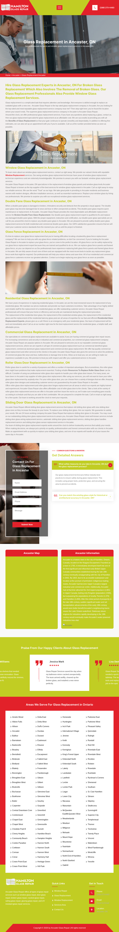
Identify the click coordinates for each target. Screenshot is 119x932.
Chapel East (17, 820)
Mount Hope (68, 837)
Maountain (67, 806)
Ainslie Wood (17, 717)
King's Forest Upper (71, 754)
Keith (65, 740)
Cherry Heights (18, 834)
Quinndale (92, 731)
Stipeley (91, 801)
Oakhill (65, 865)
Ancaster (16, 75)
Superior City (93, 815)
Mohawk (66, 832)
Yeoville (91, 862)
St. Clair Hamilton (95, 792)
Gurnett (40, 829)
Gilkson (40, 787)
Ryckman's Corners (96, 778)
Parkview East (94, 717)
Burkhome (16, 796)
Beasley (15, 750)
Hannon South (43, 848)
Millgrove (66, 828)
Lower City (67, 796)
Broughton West (18, 782)
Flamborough (42, 773)
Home (7, 75)
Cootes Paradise (19, 843)
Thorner (91, 824)
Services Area (60, 905)
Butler (14, 801)
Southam (91, 787)
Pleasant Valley (94, 726)
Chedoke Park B (19, 829)
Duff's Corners (43, 726)
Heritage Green (43, 862)
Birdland (15, 764)
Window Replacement (63, 900)
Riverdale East (94, 750)
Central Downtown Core (22, 810)
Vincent (91, 838)
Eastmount (41, 740)
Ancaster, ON (102, 912)
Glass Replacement (62, 896)
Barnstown (16, 740)
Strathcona (92, 806)
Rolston (91, 764)
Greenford (41, 810)
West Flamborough (95, 848)
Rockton (91, 759)
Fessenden (42, 768)
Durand (40, 736)
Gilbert (40, 782)
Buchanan (16, 792)
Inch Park (66, 726)
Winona (91, 857)
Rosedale (92, 768)
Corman (15, 852)
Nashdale (67, 846)
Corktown (16, 848)
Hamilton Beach (44, 834)
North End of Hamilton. (72, 856)
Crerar (14, 857)
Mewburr (66, 823)
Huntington (67, 722)
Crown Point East (19, 862)
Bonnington (17, 773)
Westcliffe (92, 852)
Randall (91, 740)
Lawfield (66, 778)
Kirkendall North (69, 759)
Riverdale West (94, 754)
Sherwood (92, 782)
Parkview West (94, 722)
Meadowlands (68, 818)
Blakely (15, 768)
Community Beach (19, 838)
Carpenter (16, 806)
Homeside (67, 717)
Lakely (65, 768)
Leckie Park (67, 787)
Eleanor (40, 745)
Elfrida (40, 750)
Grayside (41, 806)
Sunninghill (92, 810)
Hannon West (43, 852)
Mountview (67, 842)
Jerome (66, 736)
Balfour (15, 736)
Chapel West (17, 824)
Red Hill (91, 745)
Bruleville (16, 787)
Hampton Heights (44, 838)
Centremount (17, 815)
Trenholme (92, 829)
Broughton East (18, 778)
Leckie (65, 782)
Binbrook (16, 759)
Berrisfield (16, 754)
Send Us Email (103, 903)
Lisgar (65, 792)
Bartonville (16, 745)
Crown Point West (19, 866)
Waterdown (92, 843)
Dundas (40, 731)
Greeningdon (42, 820)
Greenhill (41, 815)
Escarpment (42, 754)
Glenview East (43, 792)
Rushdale (92, 773)
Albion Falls (17, 722)
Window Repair (60, 891)
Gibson (40, 778)
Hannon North (43, 843)
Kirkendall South (69, 764)
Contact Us (58, 910)
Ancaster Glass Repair (60, 928)
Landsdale (67, 773)
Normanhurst (68, 851)
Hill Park (41, 866)
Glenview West (43, 796)
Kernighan (67, 750)
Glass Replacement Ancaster (34, 75)
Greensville (42, 824)
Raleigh (91, 736)
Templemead (93, 820)
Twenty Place (93, 834)
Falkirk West (42, 764)
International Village (71, 731)
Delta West (41, 722)
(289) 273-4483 (107, 7)
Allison (15, 726)
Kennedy (66, 745)
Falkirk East (42, 759)
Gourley (40, 801)
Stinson (91, 796)
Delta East (41, 717)
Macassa (66, 801)
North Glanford (69, 860)
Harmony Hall (43, 857)
